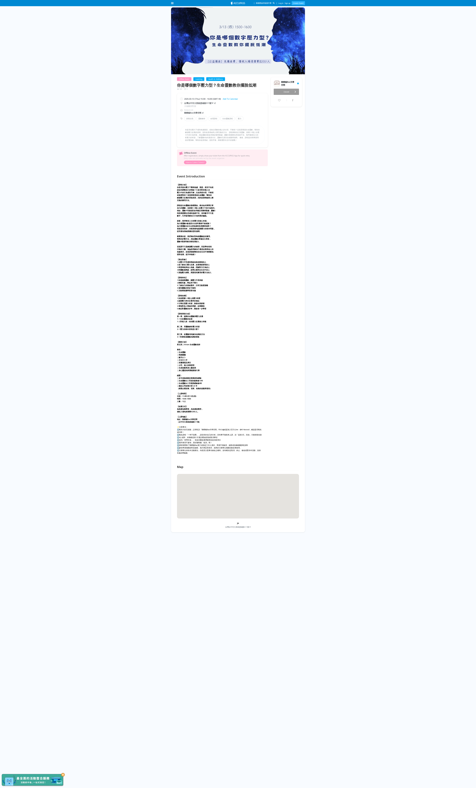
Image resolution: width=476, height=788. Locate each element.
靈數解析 (201, 118)
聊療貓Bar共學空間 (192, 112)
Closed (286, 92)
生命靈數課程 (227, 118)
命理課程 (213, 118)
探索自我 (189, 118)
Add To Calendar (230, 99)
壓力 (239, 118)
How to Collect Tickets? (195, 162)
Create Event (298, 3)
